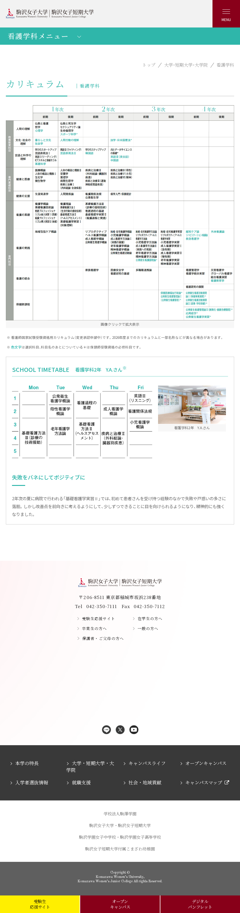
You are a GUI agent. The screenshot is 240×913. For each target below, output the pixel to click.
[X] (120, 730)
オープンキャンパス (206, 763)
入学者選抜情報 (31, 782)
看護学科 (225, 65)
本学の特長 (27, 763)
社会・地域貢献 (144, 782)
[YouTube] (133, 730)
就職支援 (81, 782)
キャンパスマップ (203, 782)
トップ (148, 65)
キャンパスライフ (147, 763)
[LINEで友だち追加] (106, 730)
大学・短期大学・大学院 (186, 65)
